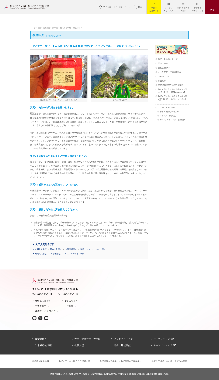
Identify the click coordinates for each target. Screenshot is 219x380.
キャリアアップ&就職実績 (169, 72)
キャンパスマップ (162, 345)
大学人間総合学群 (45, 244)
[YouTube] (46, 318)
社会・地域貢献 (122, 345)
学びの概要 (163, 63)
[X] (40, 318)
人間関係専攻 (71, 249)
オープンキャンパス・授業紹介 (172, 120)
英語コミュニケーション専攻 (93, 249)
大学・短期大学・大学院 (48, 28)
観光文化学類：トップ (167, 59)
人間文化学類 (40, 249)
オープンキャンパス (163, 339)
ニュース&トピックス (167, 107)
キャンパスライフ (123, 339)
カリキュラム (164, 76)
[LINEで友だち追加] (34, 318)
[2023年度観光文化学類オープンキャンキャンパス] (172, 53)
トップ (33, 28)
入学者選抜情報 (43, 345)
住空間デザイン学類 (75, 253)
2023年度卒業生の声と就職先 (171, 85)
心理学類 (56, 253)
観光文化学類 (65, 28)
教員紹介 (76, 28)
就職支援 (79, 345)
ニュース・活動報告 (168, 116)
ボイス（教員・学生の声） (170, 112)
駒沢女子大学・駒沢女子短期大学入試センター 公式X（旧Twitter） (172, 97)
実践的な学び (164, 68)
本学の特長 (41, 339)
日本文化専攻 (56, 249)
